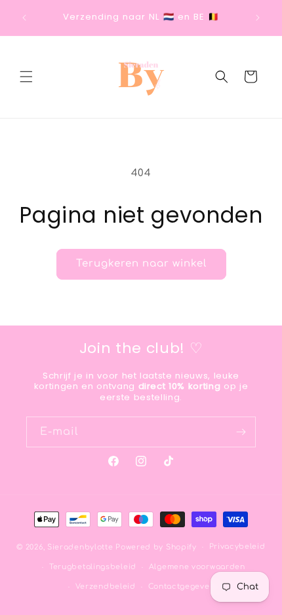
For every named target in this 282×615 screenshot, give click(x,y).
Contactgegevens (184, 586)
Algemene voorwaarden (197, 567)
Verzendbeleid (105, 586)
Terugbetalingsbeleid (92, 567)
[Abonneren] (240, 432)
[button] (26, 76)
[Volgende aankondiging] (257, 17)
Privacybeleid (237, 546)
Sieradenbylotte (80, 547)
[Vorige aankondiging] (24, 17)
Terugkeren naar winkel (141, 263)
